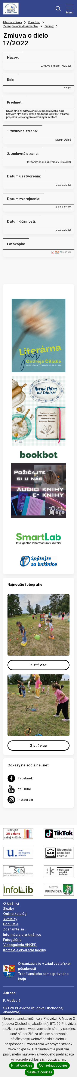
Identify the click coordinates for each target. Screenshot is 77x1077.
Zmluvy (49, 26)
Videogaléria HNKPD (20, 945)
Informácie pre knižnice (22, 934)
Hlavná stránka (12, 22)
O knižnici (34, 22)
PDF (57, 252)
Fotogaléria (12, 939)
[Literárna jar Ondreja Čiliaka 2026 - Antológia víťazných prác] (38, 335)
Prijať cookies (21, 1065)
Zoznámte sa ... (15, 929)
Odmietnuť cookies (53, 1065)
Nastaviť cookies (39, 1072)
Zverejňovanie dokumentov (20, 26)
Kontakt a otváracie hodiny (24, 950)
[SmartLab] (39, 536)
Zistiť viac (38, 665)
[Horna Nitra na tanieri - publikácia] (38, 410)
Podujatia (10, 924)
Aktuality (10, 919)
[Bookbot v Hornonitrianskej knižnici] (38, 454)
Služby (8, 908)
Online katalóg (15, 913)
